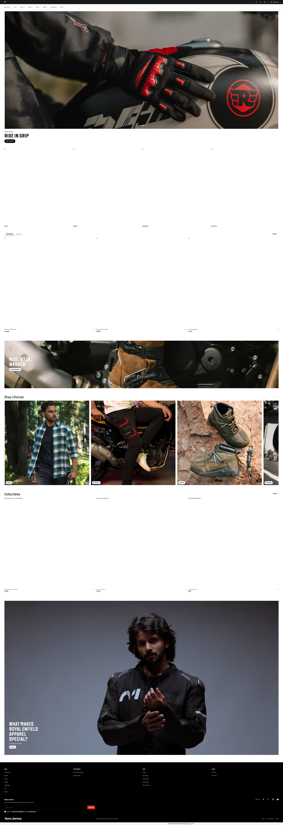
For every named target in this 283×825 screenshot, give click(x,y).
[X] (268, 799)
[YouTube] (278, 799)
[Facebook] (263, 799)
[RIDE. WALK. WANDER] (141, 364)
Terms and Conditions (18, 811)
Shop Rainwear (10, 141)
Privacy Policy (32, 811)
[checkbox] (5, 811)
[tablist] (141, 234)
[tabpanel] (141, 285)
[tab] (10, 234)
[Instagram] (273, 799)
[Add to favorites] (94, 590)
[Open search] (252, 2)
